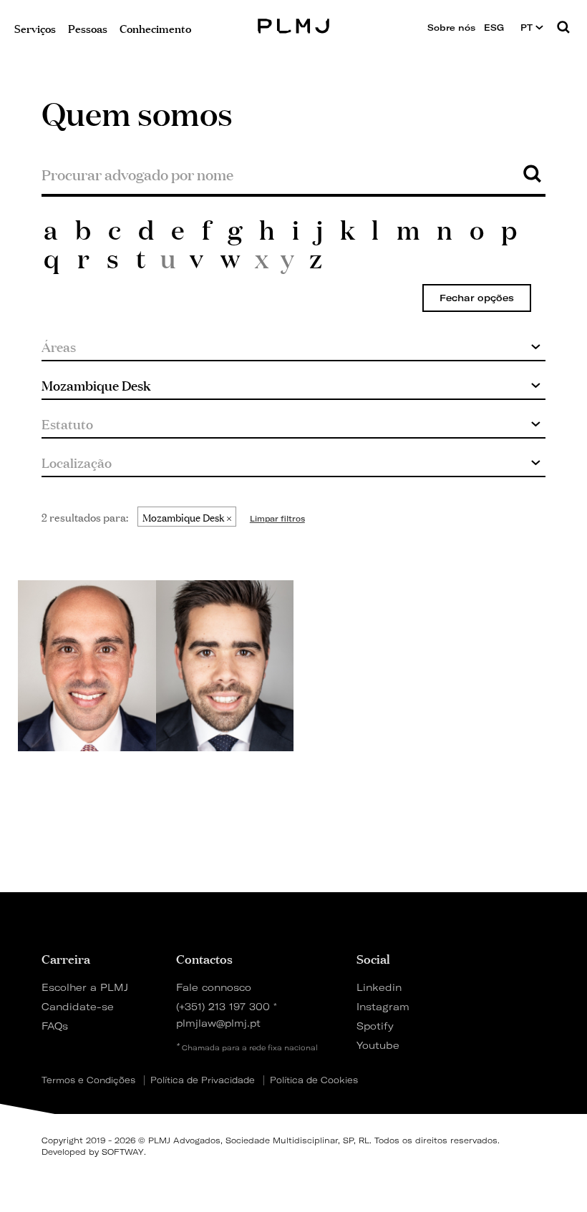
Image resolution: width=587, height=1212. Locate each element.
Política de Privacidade (202, 1080)
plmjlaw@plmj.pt (218, 1023)
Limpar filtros (277, 519)
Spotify (375, 1026)
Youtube (377, 1045)
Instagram (382, 1006)
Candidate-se (78, 1006)
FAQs (55, 1026)
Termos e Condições (88, 1080)
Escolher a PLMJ (85, 987)
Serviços (35, 27)
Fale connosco (213, 987)
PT (527, 27)
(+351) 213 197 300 (223, 1006)
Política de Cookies (314, 1080)
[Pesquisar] (563, 27)
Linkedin (379, 987)
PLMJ (294, 24)
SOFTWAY (123, 1152)
